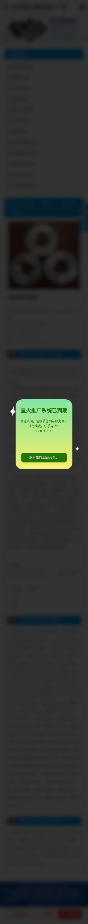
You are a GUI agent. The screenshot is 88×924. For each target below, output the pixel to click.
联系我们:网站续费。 (44, 457)
